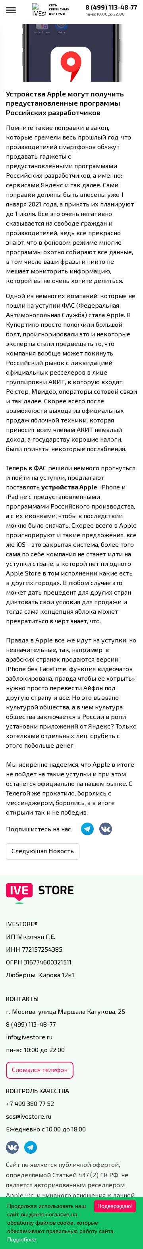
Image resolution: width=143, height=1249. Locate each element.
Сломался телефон (40, 1069)
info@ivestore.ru (29, 1037)
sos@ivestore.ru (28, 1116)
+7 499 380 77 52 (30, 1103)
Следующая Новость (43, 850)
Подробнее (22, 1239)
